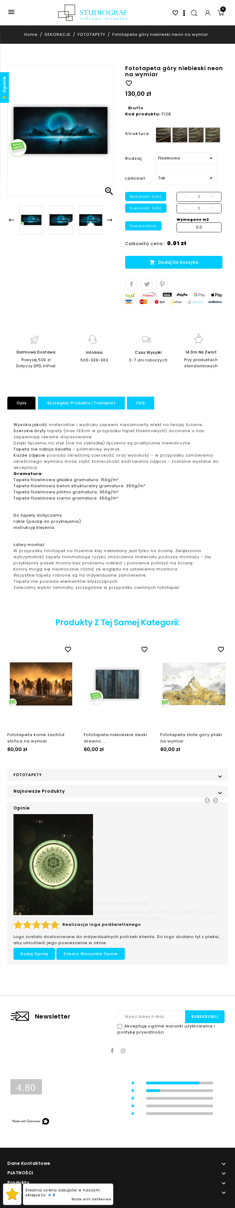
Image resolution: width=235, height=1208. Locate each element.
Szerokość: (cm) (146, 208)
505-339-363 (94, 360)
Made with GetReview (91, 1199)
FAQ (140, 403)
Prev (207, 800)
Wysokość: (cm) (146, 196)
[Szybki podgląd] (47, 648)
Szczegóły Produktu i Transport (81, 403)
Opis (21, 403)
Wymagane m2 (193, 219)
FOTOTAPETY (27, 774)
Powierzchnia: (143, 225)
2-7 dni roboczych (148, 360)
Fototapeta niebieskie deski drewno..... (115, 738)
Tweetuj (146, 284)
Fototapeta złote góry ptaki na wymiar (191, 738)
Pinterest (162, 284)
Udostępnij (131, 284)
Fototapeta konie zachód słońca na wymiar (36, 738)
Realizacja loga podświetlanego (101, 924)
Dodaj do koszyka (173, 262)
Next (215, 800)
